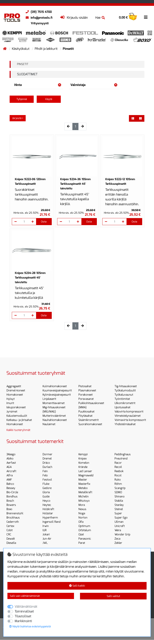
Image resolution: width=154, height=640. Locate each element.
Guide (46, 496)
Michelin (83, 496)
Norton (82, 518)
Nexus (82, 509)
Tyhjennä (21, 99)
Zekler (118, 543)
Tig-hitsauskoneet (125, 386)
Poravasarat (86, 399)
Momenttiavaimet (54, 403)
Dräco (46, 463)
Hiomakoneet (14, 395)
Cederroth (12, 522)
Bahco (10, 484)
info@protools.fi (41, 18)
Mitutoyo (84, 501)
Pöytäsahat (85, 416)
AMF (9, 480)
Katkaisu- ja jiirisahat (19, 420)
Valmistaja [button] (77, 85)
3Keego (10, 454)
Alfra (9, 475)
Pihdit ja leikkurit (46, 49)
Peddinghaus (122, 454)
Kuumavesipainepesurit (57, 390)
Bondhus (11, 496)
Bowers (11, 505)
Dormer (47, 454)
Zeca (117, 539)
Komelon (83, 463)
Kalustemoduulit (16, 416)
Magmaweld (85, 475)
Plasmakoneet (87, 390)
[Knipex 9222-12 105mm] (122, 157)
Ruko (117, 480)
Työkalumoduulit (125, 390)
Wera (117, 530)
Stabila (118, 501)
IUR (45, 530)
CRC (8, 534)
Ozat (81, 534)
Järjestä (16, 118)
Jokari (46, 534)
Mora (81, 505)
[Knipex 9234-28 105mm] (32, 250)
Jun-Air (47, 539)
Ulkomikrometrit (124, 403)
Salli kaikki (78, 585)
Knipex (82, 458)
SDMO (118, 492)
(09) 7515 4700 (41, 12)
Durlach (47, 467)
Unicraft (119, 526)
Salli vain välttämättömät (25, 596)
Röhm (118, 484)
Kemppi (83, 454)
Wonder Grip (122, 534)
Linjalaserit (49, 399)
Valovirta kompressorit (128, 411)
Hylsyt (10, 399)
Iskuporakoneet (16, 407)
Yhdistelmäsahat (125, 424)
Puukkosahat (86, 411)
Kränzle (82, 467)
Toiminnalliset (24, 611)
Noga (81, 513)
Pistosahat (84, 386)
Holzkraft (48, 509)
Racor (118, 463)
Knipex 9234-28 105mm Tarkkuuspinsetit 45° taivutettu (30, 277)
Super (118, 513)
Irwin (46, 526)
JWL (45, 543)
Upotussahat (122, 407)
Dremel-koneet (15, 390)
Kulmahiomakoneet (55, 386)
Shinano (119, 496)
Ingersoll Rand (52, 522)
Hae (97, 17)
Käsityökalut (21, 49)
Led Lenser (85, 471)
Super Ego (121, 518)
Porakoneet (85, 395)
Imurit (10, 403)
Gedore (47, 488)
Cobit (9, 530)
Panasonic (84, 539)
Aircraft (11, 471)
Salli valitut (113, 596)
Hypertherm (50, 518)
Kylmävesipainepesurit (57, 395)
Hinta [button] (18, 85)
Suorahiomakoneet (90, 424)
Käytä (48, 99)
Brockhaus (13, 518)
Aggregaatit (13, 386)
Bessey (10, 488)
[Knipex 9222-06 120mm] (32, 157)
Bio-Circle (12, 492)
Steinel (118, 509)
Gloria (46, 492)
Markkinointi (23, 621)
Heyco (46, 501)
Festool (47, 480)
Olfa (80, 522)
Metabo (83, 488)
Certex (10, 526)
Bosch (10, 501)
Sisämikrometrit (88, 420)
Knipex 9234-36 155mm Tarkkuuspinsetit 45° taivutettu (75, 183)
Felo (45, 475)
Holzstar (48, 513)
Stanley (119, 505)
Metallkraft (85, 492)
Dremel (47, 458)
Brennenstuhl (14, 513)
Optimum (84, 526)
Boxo (9, 509)
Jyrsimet (11, 411)
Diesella (11, 543)
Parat (81, 543)
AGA (9, 467)
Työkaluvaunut (123, 395)
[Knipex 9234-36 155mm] (77, 157)
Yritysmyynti (40, 23)
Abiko (9, 458)
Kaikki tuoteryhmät (18, 430)
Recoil (118, 467)
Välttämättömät (26, 606)
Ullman (119, 522)
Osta (44, 221)
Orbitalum (84, 530)
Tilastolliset (23, 616)
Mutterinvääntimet (54, 416)
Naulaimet (49, 424)
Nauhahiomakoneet (55, 420)
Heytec (47, 505)
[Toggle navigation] (146, 17)
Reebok (119, 471)
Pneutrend (121, 458)
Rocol (118, 475)
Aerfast (11, 463)
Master (82, 480)
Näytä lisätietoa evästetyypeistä (31, 626)
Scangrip (120, 488)
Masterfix (84, 484)
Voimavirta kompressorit (130, 420)
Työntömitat (122, 399)
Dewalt (10, 539)
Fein (45, 471)
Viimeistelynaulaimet (127, 416)
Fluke (46, 484)
